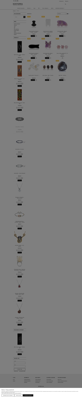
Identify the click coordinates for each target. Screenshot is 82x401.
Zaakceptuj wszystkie (28, 395)
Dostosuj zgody (18, 395)
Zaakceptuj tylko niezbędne (8, 395)
